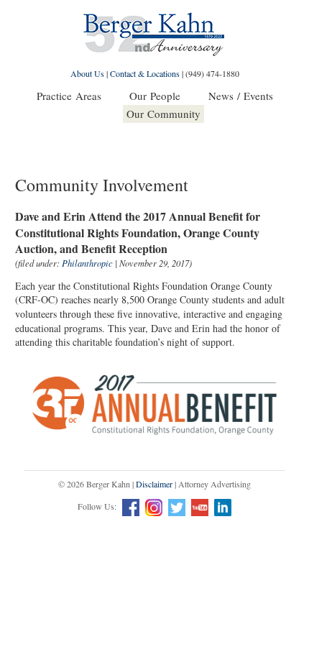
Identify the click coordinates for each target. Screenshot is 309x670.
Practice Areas (69, 95)
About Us (87, 73)
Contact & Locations (145, 73)
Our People (154, 95)
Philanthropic (87, 263)
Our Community (163, 113)
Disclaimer (154, 484)
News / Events (240, 95)
